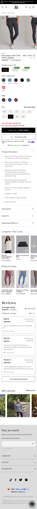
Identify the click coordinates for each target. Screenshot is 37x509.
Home (4, 13)
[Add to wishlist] (3, 18)
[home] (16, 7)
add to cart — (19, 130)
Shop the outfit (20, 137)
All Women (11, 13)
